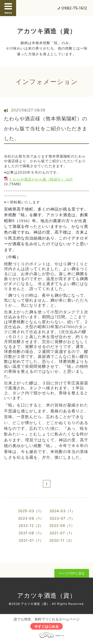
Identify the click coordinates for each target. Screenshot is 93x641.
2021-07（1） (62, 533)
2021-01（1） (31, 540)
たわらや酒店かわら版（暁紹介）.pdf (41, 179)
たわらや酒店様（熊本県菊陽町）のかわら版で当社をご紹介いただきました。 (45, 128)
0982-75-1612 (74, 8)
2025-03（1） (31, 511)
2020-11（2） (61, 540)
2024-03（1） (62, 511)
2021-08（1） (31, 533)
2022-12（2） (31, 525)
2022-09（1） (62, 525)
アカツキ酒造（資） (46, 31)
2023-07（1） (62, 518)
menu (8, 12)
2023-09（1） (31, 518)
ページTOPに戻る (72, 573)
